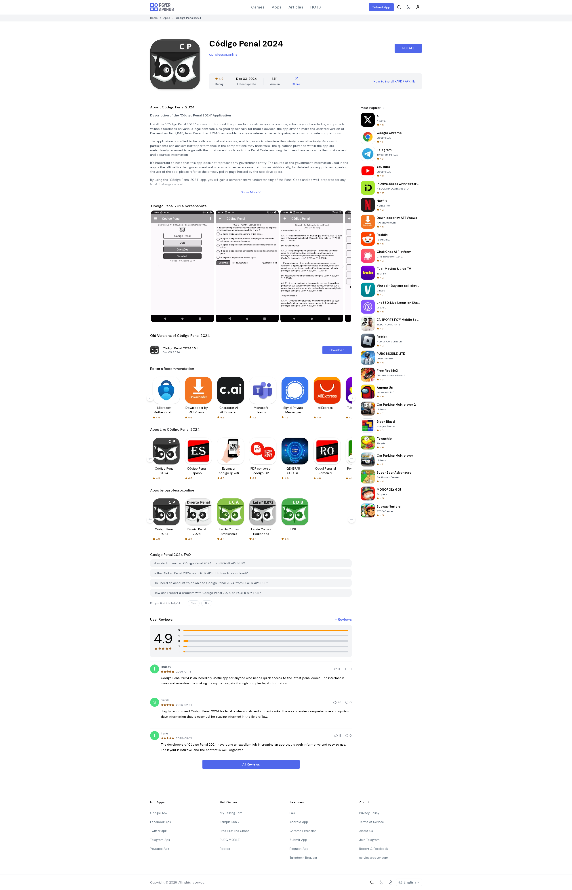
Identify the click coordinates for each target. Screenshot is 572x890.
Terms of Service (371, 822)
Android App (299, 822)
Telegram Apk (160, 840)
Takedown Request (303, 858)
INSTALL (408, 48)
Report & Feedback (373, 849)
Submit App (381, 7)
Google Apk (158, 813)
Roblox (225, 849)
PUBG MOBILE (230, 840)
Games (258, 7)
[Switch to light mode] (408, 7)
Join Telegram (369, 840)
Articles (295, 7)
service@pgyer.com (373, 858)
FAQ (292, 813)
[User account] (418, 7)
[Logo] (162, 7)
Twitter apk (158, 831)
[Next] (343, 266)
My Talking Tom (231, 813)
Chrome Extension (303, 831)
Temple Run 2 (230, 822)
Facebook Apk (160, 822)
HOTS (315, 7)
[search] (399, 7)
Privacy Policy (369, 813)
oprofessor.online (223, 54)
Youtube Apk (159, 849)
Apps (276, 7)
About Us (366, 831)
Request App (299, 849)
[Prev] (159, 266)
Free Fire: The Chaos (234, 831)
